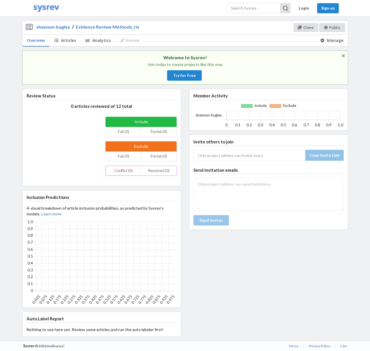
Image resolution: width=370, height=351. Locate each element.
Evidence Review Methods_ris (107, 26)
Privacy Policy (319, 346)
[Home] (46, 8)
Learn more (51, 213)
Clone (308, 27)
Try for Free (184, 75)
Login (304, 7)
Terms (293, 346)
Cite (343, 346)
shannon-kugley (53, 26)
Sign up (328, 7)
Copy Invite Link (324, 155)
